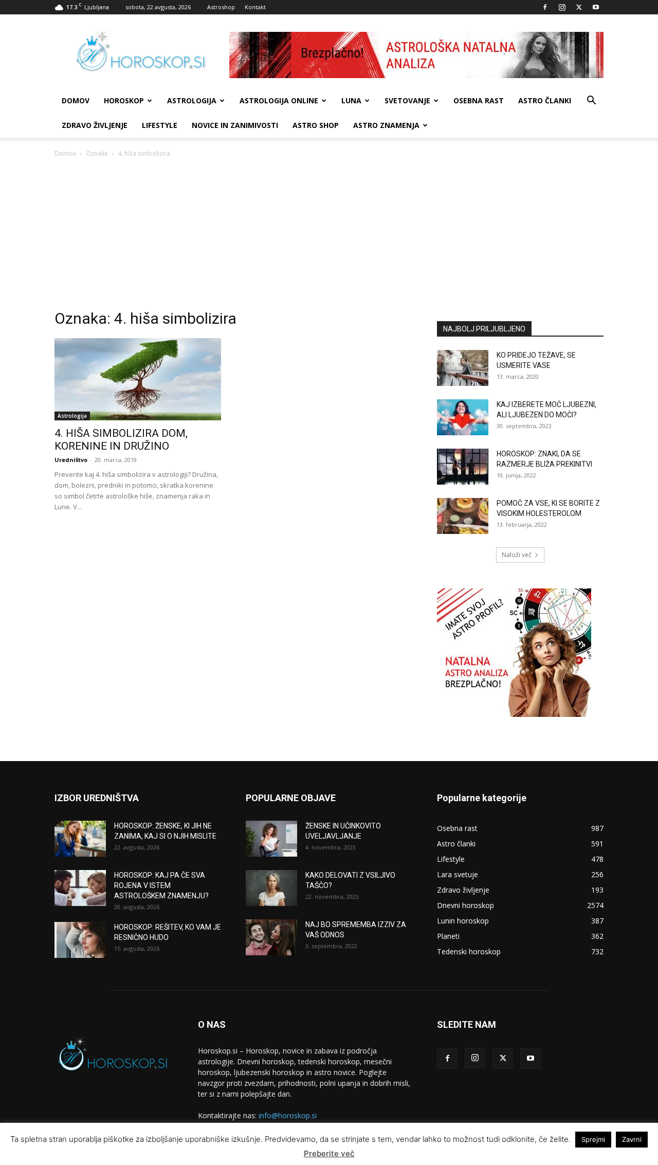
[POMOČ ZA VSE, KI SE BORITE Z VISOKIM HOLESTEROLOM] (462, 516)
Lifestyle (159, 125)
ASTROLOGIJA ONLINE (279, 100)
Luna (351, 100)
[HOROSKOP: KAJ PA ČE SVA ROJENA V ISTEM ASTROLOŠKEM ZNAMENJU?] (80, 888)
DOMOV (75, 100)
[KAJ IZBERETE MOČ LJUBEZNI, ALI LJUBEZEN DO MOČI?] (462, 417)
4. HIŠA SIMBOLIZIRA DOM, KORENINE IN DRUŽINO (121, 439)
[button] (591, 101)
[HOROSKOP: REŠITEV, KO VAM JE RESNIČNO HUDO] (80, 940)
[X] (579, 7)
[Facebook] (545, 7)
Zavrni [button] (632, 1139)
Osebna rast (478, 100)
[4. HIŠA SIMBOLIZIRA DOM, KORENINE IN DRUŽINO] (137, 379)
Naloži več (517, 554)
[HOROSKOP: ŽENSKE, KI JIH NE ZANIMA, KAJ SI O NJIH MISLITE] (80, 839)
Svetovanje (407, 100)
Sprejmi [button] (593, 1139)
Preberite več (329, 1153)
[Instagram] (562, 7)
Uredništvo (70, 460)
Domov (65, 153)
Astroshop (221, 7)
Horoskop (124, 100)
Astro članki (544, 100)
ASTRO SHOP (316, 125)
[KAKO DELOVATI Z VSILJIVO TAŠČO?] (271, 888)
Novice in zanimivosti (235, 125)
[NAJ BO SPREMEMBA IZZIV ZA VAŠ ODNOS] (271, 937)
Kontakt (255, 7)
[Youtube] (596, 7)
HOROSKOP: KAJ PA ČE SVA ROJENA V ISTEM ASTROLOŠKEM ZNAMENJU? (161, 885)
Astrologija (191, 100)
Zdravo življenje (94, 125)
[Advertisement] (329, 236)
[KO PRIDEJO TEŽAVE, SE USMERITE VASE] (462, 368)
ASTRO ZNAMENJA (386, 125)
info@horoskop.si (288, 1115)
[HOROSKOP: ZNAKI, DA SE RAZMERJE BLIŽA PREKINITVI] (462, 467)
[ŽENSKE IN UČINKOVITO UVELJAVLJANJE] (271, 839)
